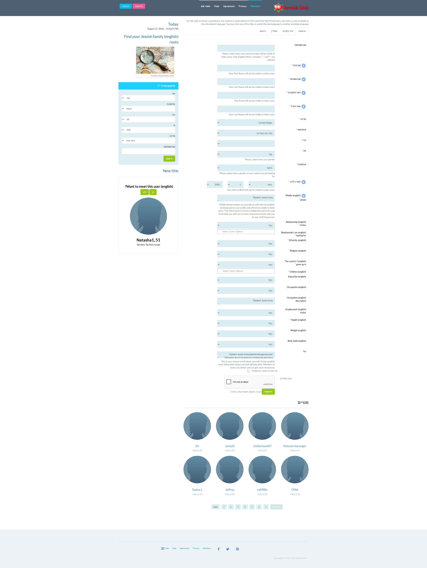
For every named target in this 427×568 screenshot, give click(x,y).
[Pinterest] (237, 549)
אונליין (274, 31)
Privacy (243, 6)
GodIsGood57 (262, 446)
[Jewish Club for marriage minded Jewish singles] (287, 8)
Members (255, 6)
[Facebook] (218, 549)
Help (216, 6)
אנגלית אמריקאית (267, 21)
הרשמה (139, 6)
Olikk (294, 489)
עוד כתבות (288, 31)
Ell (197, 446)
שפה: (207, 6)
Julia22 (230, 446)
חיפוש (263, 31)
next (215, 507)
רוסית (252, 21)
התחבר (125, 6)
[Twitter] (228, 549)
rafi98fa (262, 489)
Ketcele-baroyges (295, 446)
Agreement (229, 6)
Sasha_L (197, 489)
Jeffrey (229, 489)
